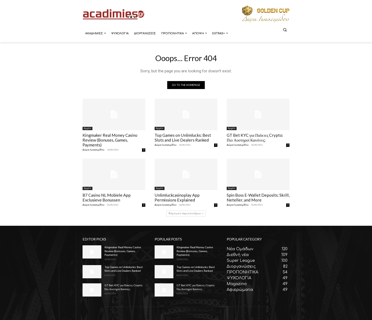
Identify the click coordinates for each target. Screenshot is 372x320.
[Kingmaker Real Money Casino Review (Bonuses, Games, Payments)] (114, 114)
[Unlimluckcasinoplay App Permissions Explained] (186, 174)
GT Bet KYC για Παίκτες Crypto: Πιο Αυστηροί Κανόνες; (255, 137)
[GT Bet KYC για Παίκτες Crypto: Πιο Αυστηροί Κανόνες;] (258, 114)
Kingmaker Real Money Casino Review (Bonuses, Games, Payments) (110, 140)
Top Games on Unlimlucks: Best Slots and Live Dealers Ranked (183, 137)
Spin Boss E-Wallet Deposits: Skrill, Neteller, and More (258, 197)
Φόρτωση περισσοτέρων (184, 213)
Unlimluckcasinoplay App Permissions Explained (177, 197)
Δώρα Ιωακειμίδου (93, 150)
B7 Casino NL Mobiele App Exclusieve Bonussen (107, 197)
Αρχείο (87, 128)
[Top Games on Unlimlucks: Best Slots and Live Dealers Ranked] (186, 114)
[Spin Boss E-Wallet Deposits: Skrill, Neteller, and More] (258, 174)
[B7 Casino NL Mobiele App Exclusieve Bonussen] (114, 174)
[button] (284, 29)
